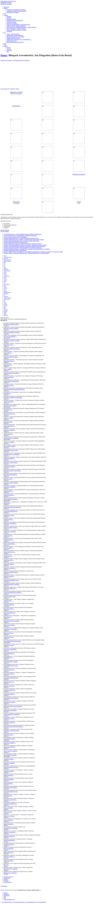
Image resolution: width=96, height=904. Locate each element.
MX (4, 295)
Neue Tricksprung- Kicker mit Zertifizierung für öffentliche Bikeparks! (20, 235)
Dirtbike (5, 268)
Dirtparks (9, 17)
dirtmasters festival (7, 270)
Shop (5, 45)
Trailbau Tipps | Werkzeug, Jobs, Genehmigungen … (19, 39)
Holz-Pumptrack (6, 284)
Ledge (5, 289)
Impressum (9, 50)
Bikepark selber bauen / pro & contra (15, 36)
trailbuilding (6, 309)
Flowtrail (5, 278)
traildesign (5, 311)
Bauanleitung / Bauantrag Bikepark (15, 35)
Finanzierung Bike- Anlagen (13, 38)
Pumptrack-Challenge (7, 297)
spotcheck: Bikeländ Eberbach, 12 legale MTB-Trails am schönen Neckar (21, 238)
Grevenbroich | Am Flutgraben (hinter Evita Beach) (15, 60)
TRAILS (5, 314)
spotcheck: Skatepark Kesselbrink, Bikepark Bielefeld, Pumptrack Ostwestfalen (22, 247)
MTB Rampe (6, 293)
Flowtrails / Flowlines (12, 23)
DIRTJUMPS (6, 269)
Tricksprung (6, 315)
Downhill (5, 274)
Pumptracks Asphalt (11, 21)
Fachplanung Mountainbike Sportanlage (16, 9)
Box (4, 265)
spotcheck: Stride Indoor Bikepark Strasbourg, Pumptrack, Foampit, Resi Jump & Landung (25, 245)
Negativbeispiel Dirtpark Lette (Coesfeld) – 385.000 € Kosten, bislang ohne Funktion (24, 239)
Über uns (9, 49)
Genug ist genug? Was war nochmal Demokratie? (15, 237)
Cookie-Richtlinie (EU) (9, 899)
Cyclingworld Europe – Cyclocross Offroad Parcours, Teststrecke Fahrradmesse (22, 234)
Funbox (5, 281)
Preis (5, 13)
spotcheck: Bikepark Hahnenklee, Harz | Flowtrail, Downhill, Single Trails (21, 241)
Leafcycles (5, 288)
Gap (4, 282)
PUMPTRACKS (7, 299)
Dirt (4, 266)
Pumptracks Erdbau (11, 19)
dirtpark (5, 272)
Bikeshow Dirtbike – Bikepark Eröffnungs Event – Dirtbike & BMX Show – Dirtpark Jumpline (26, 253)
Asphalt (5, 255)
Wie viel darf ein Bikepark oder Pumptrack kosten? (16, 242)
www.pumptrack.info (31, 902)
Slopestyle (5, 305)
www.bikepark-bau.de (7, 902)
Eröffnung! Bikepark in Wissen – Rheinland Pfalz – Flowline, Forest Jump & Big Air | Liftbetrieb (27, 249)
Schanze (5, 303)
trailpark (5, 312)
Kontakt (5, 46)
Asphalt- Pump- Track (8, 257)
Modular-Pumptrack (7, 292)
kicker (5, 285)
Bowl (5, 263)
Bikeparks (9, 16)
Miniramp (5, 291)
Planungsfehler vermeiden (13, 12)
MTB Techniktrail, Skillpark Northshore (16, 26)
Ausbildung (9, 31)
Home (4, 55)
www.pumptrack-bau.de (19, 902)
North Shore (6, 296)
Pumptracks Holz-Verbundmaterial (15, 20)
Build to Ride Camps (12, 40)
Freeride (5, 280)
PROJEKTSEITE (5, 230)
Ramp (5, 301)
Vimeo (17, 88)
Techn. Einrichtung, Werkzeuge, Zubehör (16, 30)
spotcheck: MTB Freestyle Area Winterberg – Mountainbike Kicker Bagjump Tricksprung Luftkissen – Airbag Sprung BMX (33, 251)
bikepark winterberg (7, 261)
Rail (4, 300)
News (5, 43)
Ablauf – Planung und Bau (13, 34)
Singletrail (5, 304)
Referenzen (6, 7)
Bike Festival (6, 258)
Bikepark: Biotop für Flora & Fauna (15, 42)
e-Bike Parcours (6, 276)
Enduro (5, 277)
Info (5, 32)
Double (5, 273)
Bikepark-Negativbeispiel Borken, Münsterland (15, 250)
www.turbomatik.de (41, 902)
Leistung (6, 15)
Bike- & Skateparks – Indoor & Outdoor (16, 28)
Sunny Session (4, 88)
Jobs (8, 51)
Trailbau (5, 308)
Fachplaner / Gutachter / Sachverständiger (16, 11)
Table (4, 307)
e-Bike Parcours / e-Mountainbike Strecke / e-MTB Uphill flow (22, 27)
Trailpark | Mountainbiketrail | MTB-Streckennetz (18, 24)
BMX (5, 262)
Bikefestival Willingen (7, 259)
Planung (6, 8)
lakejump (5, 286)
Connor (12, 88)
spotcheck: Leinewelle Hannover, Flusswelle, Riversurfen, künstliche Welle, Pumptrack (24, 246)
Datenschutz (6, 895)
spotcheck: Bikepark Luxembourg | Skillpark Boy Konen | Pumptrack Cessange (22, 243)
